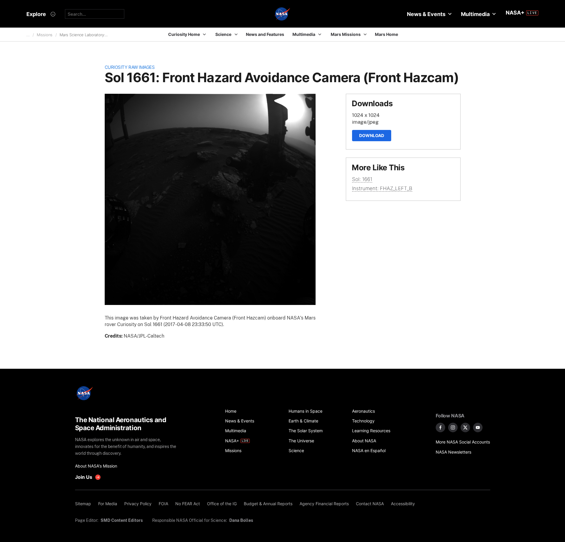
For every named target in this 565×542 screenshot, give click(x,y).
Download (371, 135)
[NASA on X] (465, 427)
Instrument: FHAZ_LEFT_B (382, 188)
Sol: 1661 (362, 179)
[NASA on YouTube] (478, 427)
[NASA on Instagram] (453, 427)
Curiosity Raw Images (130, 67)
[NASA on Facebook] (440, 427)
